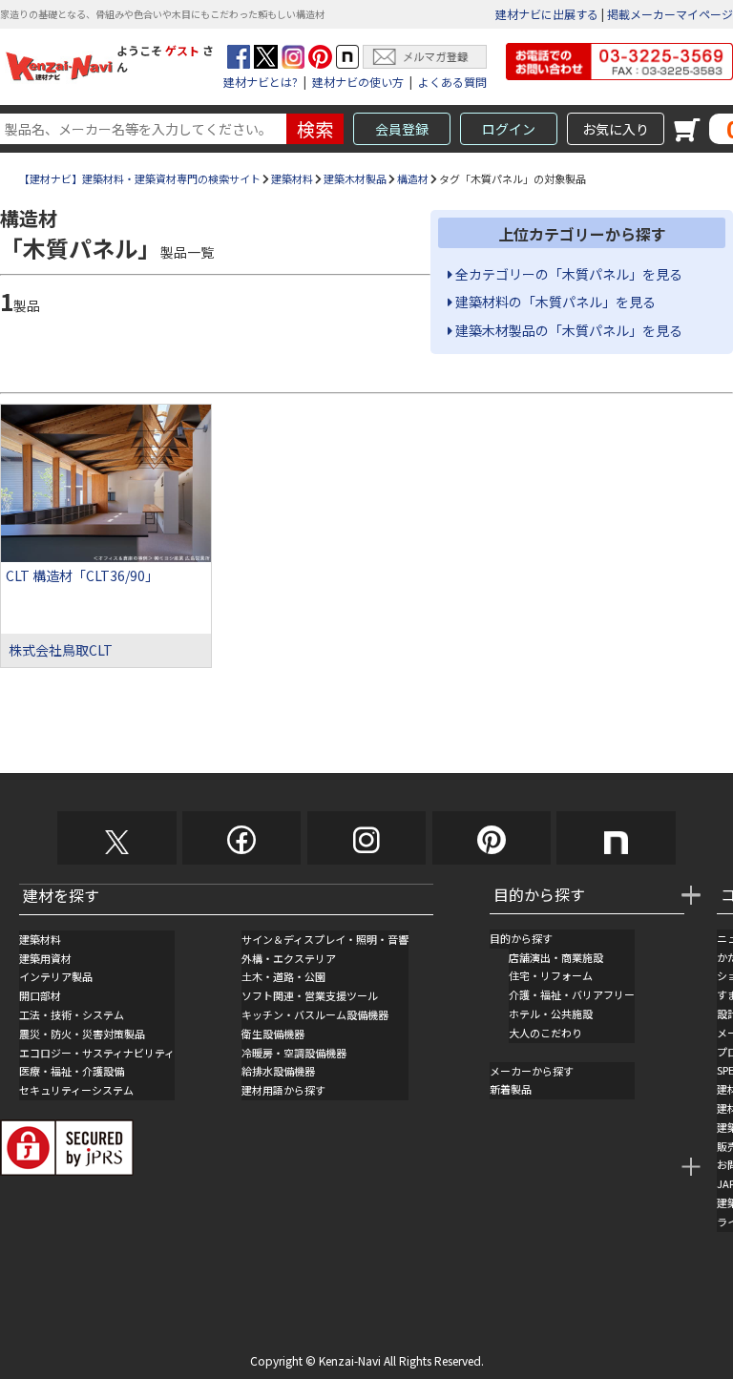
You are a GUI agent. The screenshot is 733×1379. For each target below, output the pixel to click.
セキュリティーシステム (76, 1089)
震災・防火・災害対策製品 (82, 1033)
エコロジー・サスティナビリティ (97, 1052)
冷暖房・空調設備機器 (293, 1052)
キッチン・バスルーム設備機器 (314, 1014)
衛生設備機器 (272, 1033)
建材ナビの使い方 (358, 81)
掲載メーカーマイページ (670, 14)
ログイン (508, 128)
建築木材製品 (355, 178)
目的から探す (521, 938)
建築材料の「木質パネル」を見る (554, 301)
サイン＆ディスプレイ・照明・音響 (324, 939)
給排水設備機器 (278, 1070)
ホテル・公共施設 (551, 1013)
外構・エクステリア (288, 958)
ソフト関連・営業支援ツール (309, 995)
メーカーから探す (532, 1070)
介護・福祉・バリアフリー (572, 994)
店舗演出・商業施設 (556, 957)
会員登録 (402, 128)
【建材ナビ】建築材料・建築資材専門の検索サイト (140, 178)
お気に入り (615, 128)
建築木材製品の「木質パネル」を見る (567, 330)
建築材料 (292, 178)
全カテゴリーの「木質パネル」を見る (567, 273)
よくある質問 (452, 81)
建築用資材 (45, 958)
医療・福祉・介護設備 (71, 1070)
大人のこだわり (545, 1032)
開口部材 (40, 995)
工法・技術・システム (71, 1014)
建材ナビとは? (260, 81)
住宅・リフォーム (551, 975)
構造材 (413, 178)
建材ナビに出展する (546, 14)
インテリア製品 (56, 976)
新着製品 (511, 1089)
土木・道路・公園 (283, 976)
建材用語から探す (283, 1089)
